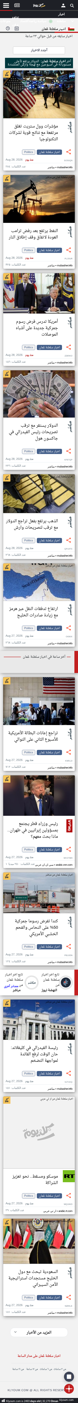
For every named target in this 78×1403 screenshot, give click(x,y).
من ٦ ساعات (46, 1369)
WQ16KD (68, 1204)
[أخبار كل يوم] (39, 6)
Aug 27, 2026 (19, 636)
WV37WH (68, 858)
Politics (28, 152)
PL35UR (68, 259)
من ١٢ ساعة (32, 1369)
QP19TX (68, 549)
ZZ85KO (68, 356)
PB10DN (68, 955)
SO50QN (68, 161)
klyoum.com (66, 1400)
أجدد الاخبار (39, 50)
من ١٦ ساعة (18, 1369)
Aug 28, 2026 (19, 160)
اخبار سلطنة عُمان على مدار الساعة (39, 1356)
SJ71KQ (68, 1082)
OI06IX (69, 637)
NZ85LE (68, 1306)
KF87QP (68, 460)
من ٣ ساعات (60, 1369)
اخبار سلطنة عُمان (49, 152)
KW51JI (68, 761)
